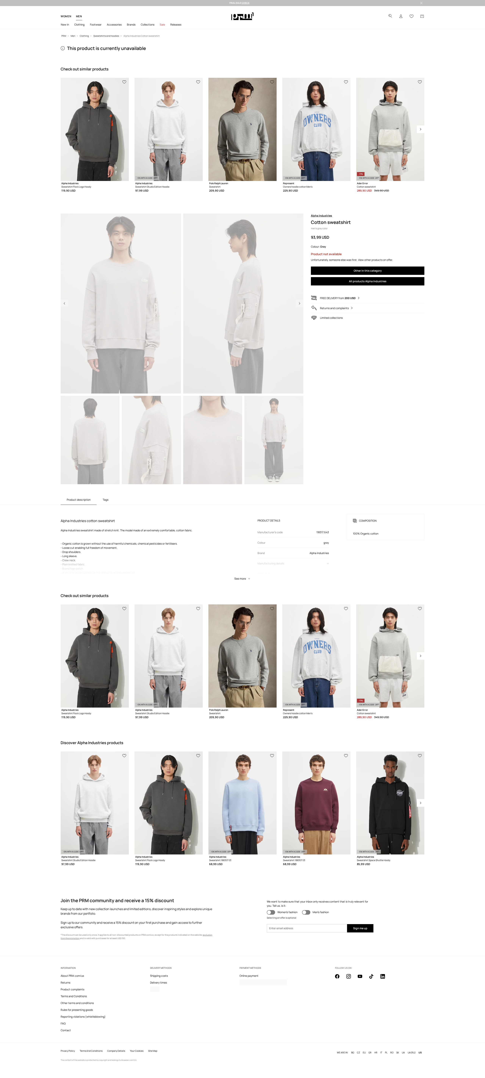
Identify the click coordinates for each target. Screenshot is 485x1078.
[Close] (421, 3)
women (66, 16)
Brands (131, 24)
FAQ (63, 1023)
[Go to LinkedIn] (385, 978)
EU (364, 1052)
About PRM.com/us (72, 975)
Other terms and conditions (77, 1003)
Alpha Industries (321, 215)
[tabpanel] (242, 543)
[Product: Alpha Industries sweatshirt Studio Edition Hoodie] (169, 129)
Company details (116, 1051)
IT (381, 1052)
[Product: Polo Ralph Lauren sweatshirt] (242, 129)
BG (352, 1052)
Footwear (96, 24)
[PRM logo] (242, 16)
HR (375, 1052)
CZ (358, 1052)
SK (397, 1052)
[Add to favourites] (124, 81)
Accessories (114, 24)
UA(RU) (412, 1052)
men (79, 16)
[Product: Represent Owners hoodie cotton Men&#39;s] (316, 129)
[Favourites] (411, 16)
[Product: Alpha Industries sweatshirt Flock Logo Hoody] (95, 129)
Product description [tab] (79, 499)
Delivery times (158, 982)
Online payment (248, 975)
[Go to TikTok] (373, 978)
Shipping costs (159, 975)
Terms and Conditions (74, 996)
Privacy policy (68, 1051)
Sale (162, 24)
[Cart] (422, 16)
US (420, 1052)
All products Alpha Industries (367, 281)
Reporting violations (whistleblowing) (83, 1016)
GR (370, 1052)
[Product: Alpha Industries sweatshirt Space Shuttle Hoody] (390, 803)
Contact (66, 1030)
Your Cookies (136, 1051)
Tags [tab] (105, 499)
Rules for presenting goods (77, 1010)
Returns (65, 982)
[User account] (401, 16)
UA (403, 1052)
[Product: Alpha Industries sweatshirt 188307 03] (242, 803)
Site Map (152, 1051)
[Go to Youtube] (362, 978)
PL (386, 1052)
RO (391, 1052)
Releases (175, 24)
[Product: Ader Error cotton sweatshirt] (390, 129)
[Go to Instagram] (350, 978)
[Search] (390, 16)
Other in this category (368, 270)
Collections (147, 24)
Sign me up (360, 928)
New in (65, 24)
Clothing (79, 24)
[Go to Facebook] (339, 978)
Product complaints (72, 989)
